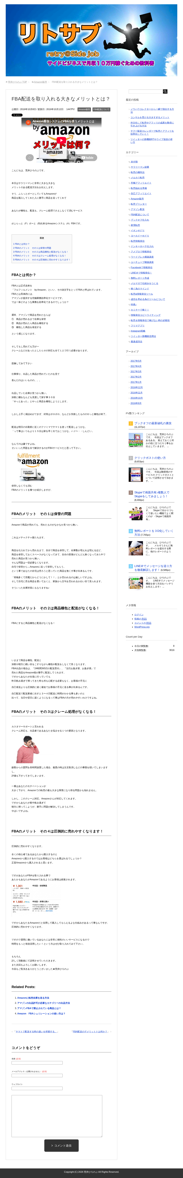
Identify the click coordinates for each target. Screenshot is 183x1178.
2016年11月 (137, 392)
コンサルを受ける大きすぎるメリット (150, 117)
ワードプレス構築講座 (142, 257)
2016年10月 (137, 398)
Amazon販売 (84, 109)
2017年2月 (136, 377)
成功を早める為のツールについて (148, 299)
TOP (17, 82)
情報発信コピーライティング (146, 315)
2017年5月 (136, 361)
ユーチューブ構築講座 (142, 262)
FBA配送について (101, 109)
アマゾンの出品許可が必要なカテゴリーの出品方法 (43, 1003)
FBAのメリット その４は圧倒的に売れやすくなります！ (41, 259)
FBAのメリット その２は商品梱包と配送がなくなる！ (40, 252)
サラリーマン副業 (140, 167)
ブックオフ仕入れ (140, 220)
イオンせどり (138, 230)
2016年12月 (137, 387)
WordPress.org (142, 627)
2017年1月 (136, 382)
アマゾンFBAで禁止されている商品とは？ (39, 1008)
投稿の (140, 619)
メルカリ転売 (138, 177)
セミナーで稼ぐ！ (140, 310)
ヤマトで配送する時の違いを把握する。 (36, 1031)
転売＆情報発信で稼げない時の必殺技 (150, 320)
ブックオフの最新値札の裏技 (153, 423)
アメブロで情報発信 (141, 251)
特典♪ (134, 304)
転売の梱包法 (138, 172)
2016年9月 (136, 403)
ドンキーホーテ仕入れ (142, 246)
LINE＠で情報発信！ (141, 273)
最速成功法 (136, 341)
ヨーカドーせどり (140, 236)
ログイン (139, 614)
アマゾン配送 (138, 209)
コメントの (142, 623)
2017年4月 (136, 366)
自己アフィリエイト (141, 193)
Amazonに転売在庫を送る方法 (33, 998)
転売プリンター (139, 204)
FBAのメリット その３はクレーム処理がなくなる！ (39, 255)
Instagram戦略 (138, 331)
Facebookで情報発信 (141, 267)
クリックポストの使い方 (150, 457)
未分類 (134, 162)
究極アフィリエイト (141, 183)
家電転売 (135, 225)
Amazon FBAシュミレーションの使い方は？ (41, 1013)
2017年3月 (136, 371)
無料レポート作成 (140, 278)
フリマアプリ (138, 325)
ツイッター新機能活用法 (143, 336)
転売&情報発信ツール (142, 294)
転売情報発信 (138, 241)
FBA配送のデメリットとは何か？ (90, 1031)
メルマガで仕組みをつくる (144, 283)
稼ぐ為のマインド (140, 288)
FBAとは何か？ (21, 244)
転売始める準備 (139, 188)
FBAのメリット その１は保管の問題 (32, 248)
